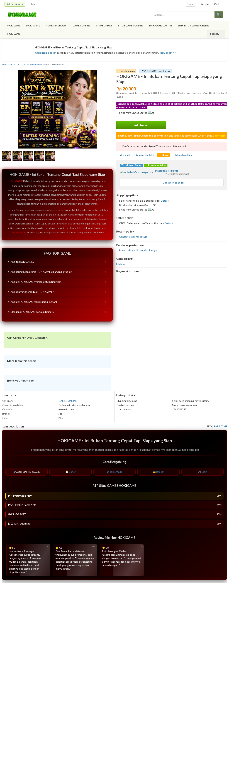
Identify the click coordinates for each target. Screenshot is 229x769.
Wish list (125, 154)
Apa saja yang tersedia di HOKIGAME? (32, 291)
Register (205, 4)
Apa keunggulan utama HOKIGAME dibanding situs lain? (42, 271)
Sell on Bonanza (15, 4)
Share (165, 154)
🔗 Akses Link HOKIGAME (26, 471)
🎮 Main (202, 471)
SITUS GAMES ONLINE (130, 25)
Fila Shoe (121, 263)
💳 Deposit (158, 471)
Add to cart (141, 125)
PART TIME (220, 426)
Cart (216, 4)
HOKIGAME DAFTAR (160, 25)
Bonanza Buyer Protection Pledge (138, 250)
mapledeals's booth (45, 52)
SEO (209, 426)
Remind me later (145, 154)
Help (32, 4)
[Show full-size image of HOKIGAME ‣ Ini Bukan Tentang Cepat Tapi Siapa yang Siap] (57, 109)
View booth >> (167, 52)
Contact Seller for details (133, 236)
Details (165, 200)
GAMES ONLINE (81, 25)
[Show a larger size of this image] (6, 156)
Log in (190, 4)
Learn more (219, 135)
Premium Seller (157, 165)
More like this (183, 154)
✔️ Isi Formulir (114, 471)
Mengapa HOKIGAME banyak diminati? (32, 311)
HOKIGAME (13, 25)
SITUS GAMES (104, 25)
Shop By (214, 33)
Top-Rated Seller (131, 165)
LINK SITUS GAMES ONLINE (193, 25)
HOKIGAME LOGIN (56, 25)
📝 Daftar (70, 471)
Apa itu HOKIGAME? (22, 261)
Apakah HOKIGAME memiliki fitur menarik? (35, 301)
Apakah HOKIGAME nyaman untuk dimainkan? (36, 281)
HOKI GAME (33, 25)
